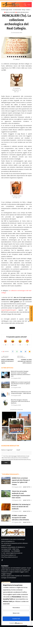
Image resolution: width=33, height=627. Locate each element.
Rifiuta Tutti (16, 613)
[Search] (24, 4)
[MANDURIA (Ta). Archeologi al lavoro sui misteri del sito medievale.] (6, 507)
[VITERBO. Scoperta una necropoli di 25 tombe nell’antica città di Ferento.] (6, 518)
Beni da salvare (10, 12)
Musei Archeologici (23, 12)
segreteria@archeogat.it (8, 310)
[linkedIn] (21, 351)
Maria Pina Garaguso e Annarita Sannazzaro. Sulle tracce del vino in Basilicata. (20, 401)
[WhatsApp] (17, 351)
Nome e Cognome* (7, 450)
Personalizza (16, 607)
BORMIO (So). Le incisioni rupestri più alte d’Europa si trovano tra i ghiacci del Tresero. (20, 383)
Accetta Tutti (16, 618)
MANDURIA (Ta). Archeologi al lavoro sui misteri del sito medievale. (21, 507)
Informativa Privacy (26, 459)
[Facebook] (12, 351)
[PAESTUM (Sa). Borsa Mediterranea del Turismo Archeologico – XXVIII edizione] (5, 394)
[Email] (29, 351)
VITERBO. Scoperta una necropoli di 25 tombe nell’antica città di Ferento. (20, 518)
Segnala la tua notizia (31, 313)
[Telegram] (25, 351)
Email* (18, 450)
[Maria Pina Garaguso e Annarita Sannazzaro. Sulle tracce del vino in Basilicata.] (5, 402)
